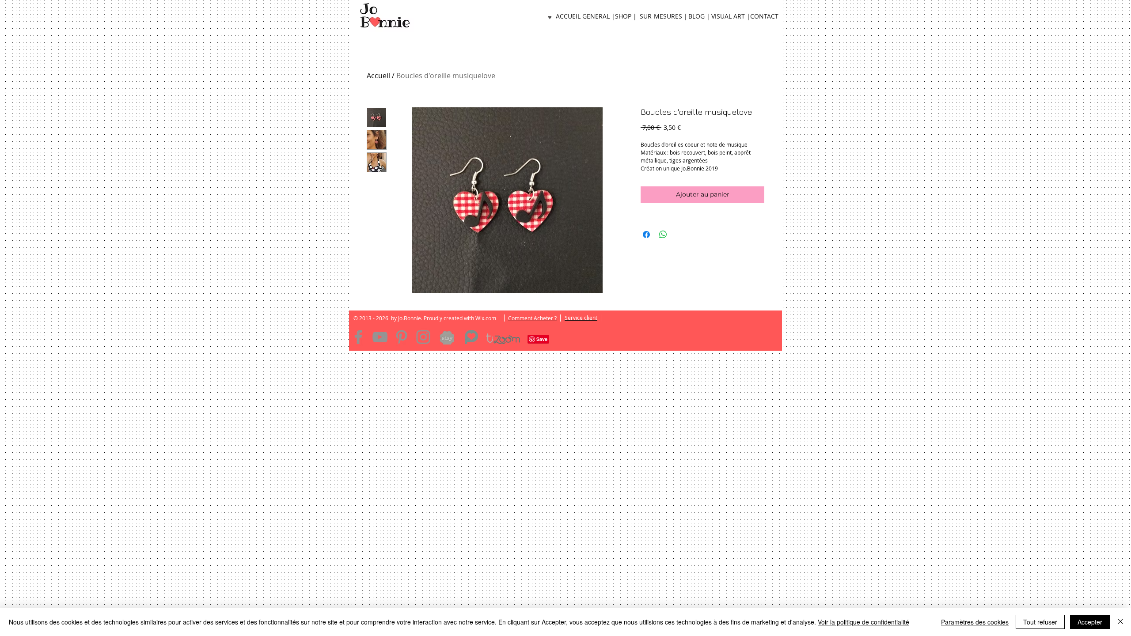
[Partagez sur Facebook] (646, 234)
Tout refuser (1040, 621)
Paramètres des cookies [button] (975, 621)
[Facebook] (358, 337)
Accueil (378, 75)
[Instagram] (423, 337)
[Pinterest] (401, 337)
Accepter (1090, 621)
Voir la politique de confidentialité (863, 621)
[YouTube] (380, 337)
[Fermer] (1120, 622)
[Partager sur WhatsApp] (663, 234)
